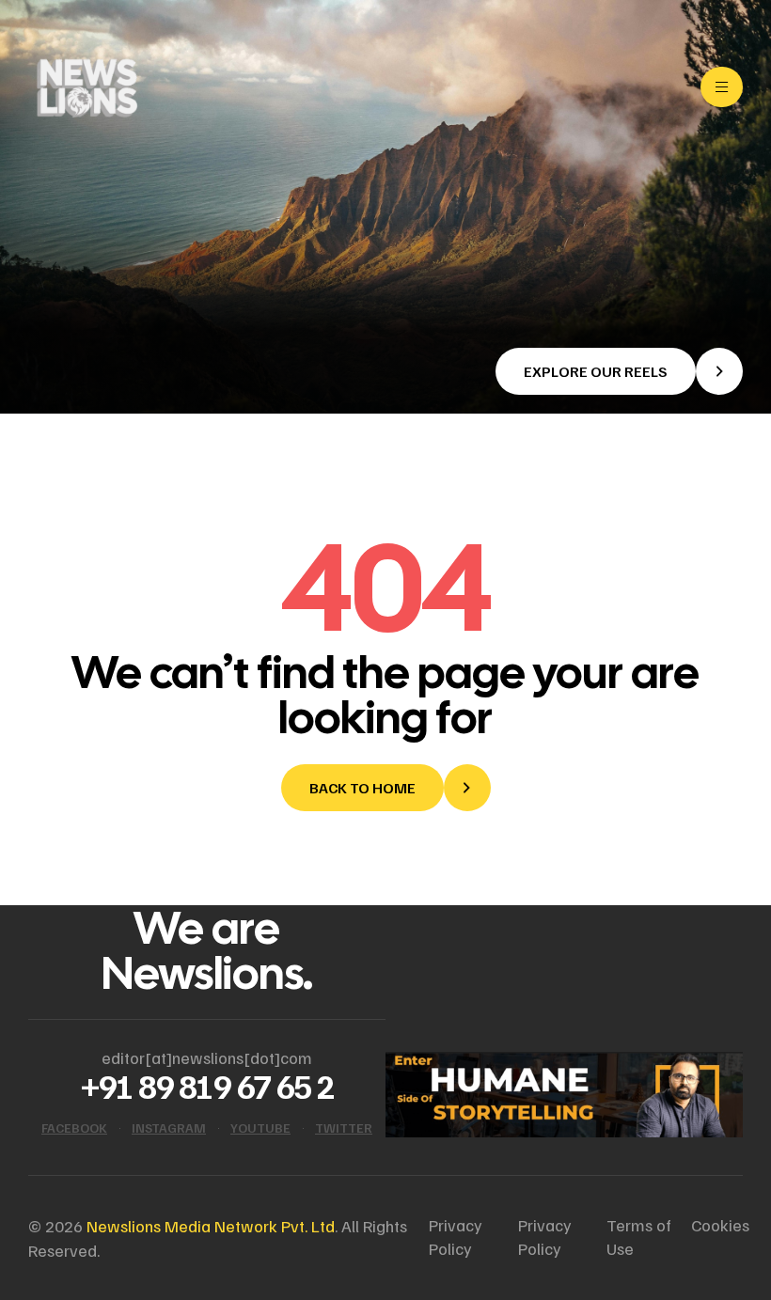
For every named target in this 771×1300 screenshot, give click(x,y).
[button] (619, 371)
